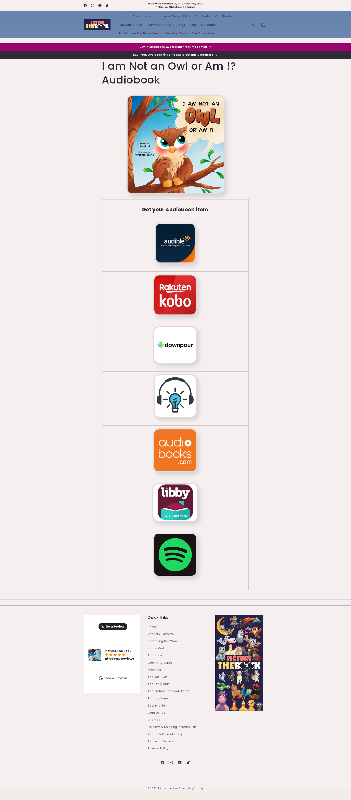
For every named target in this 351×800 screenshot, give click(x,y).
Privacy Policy (158, 748)
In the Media (157, 648)
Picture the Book (168, 788)
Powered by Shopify (191, 788)
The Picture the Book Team (169, 691)
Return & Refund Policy (165, 734)
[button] (254, 24)
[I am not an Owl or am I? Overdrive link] (175, 505)
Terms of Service (161, 741)
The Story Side (159, 684)
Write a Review (112, 626)
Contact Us (156, 713)
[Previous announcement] (140, 5)
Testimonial (157, 706)
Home (152, 627)
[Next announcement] (210, 5)
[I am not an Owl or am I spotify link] (175, 579)
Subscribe (155, 655)
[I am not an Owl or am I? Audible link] (175, 266)
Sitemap (154, 720)
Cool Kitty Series (160, 663)
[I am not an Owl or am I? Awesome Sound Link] (175, 398)
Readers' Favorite (161, 634)
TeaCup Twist (158, 677)
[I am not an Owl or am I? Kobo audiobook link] (175, 318)
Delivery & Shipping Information (172, 727)
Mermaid (154, 670)
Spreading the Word (163, 641)
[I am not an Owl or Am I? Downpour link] (175, 366)
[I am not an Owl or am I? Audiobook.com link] (175, 452)
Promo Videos (158, 698)
